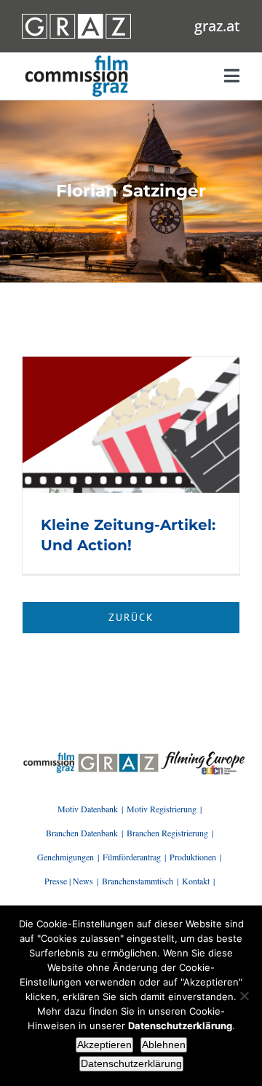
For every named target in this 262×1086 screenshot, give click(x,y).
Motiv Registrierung (161, 808)
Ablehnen (164, 1044)
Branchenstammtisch (137, 881)
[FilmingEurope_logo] (49, 756)
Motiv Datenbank (87, 808)
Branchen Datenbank (82, 833)
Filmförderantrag (132, 857)
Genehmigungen (65, 857)
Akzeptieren (104, 1044)
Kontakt (196, 881)
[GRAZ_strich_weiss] (76, 19)
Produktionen (193, 857)
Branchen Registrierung (167, 833)
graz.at (217, 26)
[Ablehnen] (244, 995)
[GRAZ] (118, 756)
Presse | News (68, 881)
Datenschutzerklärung (131, 1063)
